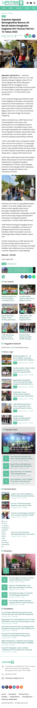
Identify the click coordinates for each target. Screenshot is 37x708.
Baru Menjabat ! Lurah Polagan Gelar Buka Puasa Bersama (21, 480)
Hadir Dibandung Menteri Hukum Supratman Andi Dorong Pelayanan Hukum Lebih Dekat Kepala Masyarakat (9, 337)
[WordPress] (14, 687)
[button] (27, 3)
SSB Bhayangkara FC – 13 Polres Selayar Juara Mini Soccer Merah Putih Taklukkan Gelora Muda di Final (10, 299)
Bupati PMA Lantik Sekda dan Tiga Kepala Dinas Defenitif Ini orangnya (21, 465)
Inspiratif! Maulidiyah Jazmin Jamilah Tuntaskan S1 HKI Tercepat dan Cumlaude (17, 649)
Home (4, 694)
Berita (3, 16)
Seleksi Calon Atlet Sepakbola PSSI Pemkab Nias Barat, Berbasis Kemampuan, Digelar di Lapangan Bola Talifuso (23, 495)
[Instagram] (17, 687)
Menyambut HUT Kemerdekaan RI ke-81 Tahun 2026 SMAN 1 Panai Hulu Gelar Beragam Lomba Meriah (18, 621)
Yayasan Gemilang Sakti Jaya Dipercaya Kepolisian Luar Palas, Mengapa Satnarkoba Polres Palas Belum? (21, 586)
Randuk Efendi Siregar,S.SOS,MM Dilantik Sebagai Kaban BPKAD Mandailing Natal (25, 337)
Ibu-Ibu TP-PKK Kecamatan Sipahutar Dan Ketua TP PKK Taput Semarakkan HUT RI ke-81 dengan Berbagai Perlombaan (22, 504)
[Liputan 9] (13, 3)
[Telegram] (30, 276)
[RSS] (21, 687)
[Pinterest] (10, 687)
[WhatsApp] (33, 276)
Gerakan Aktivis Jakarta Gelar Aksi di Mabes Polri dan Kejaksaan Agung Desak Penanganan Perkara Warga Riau (26, 299)
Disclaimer (12, 694)
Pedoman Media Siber (9, 699)
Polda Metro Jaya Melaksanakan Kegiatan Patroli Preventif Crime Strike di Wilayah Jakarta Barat (27, 318)
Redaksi (4, 697)
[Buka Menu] (31, 3)
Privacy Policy (24, 694)
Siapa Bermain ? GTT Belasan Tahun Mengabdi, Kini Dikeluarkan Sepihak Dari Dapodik (21, 473)
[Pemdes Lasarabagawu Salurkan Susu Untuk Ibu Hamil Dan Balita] (5, 515)
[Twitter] (26, 276)
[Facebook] (22, 276)
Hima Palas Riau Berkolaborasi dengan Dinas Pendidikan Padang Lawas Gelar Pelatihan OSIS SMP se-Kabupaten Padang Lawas (18, 628)
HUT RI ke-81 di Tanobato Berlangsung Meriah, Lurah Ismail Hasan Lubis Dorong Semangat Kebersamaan (23, 533)
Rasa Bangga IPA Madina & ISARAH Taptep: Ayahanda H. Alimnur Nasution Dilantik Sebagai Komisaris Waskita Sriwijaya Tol (22, 579)
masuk (12, 347)
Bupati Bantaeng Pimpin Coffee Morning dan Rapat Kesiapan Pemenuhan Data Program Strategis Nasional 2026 (9, 318)
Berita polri (12, 264)
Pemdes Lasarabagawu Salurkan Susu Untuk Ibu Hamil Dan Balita (23, 514)
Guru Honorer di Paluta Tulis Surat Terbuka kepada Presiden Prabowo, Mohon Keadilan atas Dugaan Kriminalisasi (21, 458)
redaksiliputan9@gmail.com (14, 678)
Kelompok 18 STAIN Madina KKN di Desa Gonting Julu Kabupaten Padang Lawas (16, 635)
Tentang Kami (27, 697)
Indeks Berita (14, 697)
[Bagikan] (33, 36)
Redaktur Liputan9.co (7, 35)
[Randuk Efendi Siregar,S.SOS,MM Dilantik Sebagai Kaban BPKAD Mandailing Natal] (27, 328)
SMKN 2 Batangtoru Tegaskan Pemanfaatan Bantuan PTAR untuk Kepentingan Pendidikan (18, 642)
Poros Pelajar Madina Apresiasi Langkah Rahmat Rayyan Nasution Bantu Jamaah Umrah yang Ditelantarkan (21, 602)
